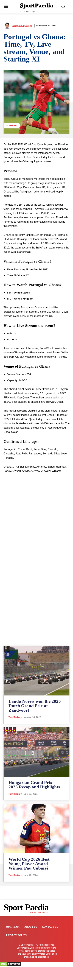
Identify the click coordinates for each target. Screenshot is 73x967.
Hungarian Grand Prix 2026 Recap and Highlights (34, 784)
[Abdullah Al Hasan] (8, 25)
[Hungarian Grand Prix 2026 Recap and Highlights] (36, 752)
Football (12, 125)
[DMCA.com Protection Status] (10, 965)
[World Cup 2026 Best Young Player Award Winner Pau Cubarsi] (36, 828)
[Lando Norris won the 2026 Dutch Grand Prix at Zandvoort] (36, 670)
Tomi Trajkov (15, 717)
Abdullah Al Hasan (22, 25)
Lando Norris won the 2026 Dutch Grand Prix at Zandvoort (35, 705)
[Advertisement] (36, 527)
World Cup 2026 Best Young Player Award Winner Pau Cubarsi (29, 863)
